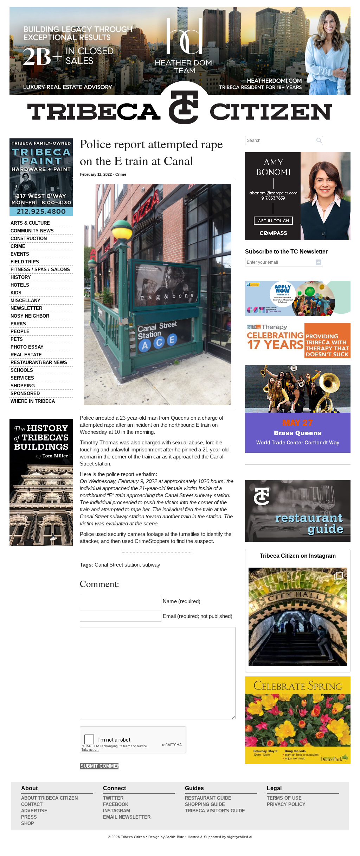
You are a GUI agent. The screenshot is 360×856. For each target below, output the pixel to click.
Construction (29, 238)
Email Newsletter (126, 817)
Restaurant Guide (208, 798)
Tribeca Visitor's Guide (215, 810)
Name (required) (181, 601)
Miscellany (25, 300)
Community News (32, 230)
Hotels (20, 285)
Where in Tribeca (33, 401)
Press (29, 817)
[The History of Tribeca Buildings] (41, 482)
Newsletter (26, 308)
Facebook (115, 804)
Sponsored (25, 393)
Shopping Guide (205, 804)
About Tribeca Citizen (49, 798)
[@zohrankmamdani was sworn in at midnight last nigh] (298, 617)
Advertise (34, 810)
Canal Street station (117, 565)
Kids (16, 292)
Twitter (113, 798)
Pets (17, 339)
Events (20, 254)
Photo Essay (27, 347)
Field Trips (25, 261)
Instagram (116, 810)
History (21, 277)
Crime (18, 246)
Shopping (23, 385)
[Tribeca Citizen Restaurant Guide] (298, 540)
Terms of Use (284, 798)
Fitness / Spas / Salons (40, 269)
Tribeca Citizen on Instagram (298, 556)
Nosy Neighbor (30, 316)
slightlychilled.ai (239, 837)
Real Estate (26, 354)
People (20, 331)
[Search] (319, 140)
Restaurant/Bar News (39, 362)
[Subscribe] (318, 262)
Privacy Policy (286, 804)
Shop (27, 823)
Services (22, 378)
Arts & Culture (30, 223)
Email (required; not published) (197, 616)
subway (151, 565)
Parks (18, 323)
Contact (32, 804)
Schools (22, 370)
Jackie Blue (175, 837)
